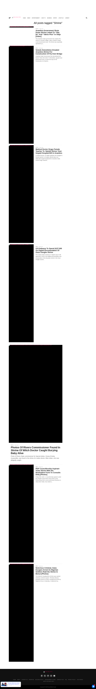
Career (67, 17)
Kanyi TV (43, 17)
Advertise (31, 679)
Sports (55, 17)
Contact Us (24, 679)
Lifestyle (61, 17)
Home (24, 17)
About (18, 679)
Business (49, 17)
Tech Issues (80, 679)
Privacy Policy (72, 679)
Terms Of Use (60, 679)
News (28, 17)
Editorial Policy (39, 679)
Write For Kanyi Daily (48, 681)
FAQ (66, 679)
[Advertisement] (48, 8)
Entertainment (36, 17)
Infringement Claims (50, 679)
